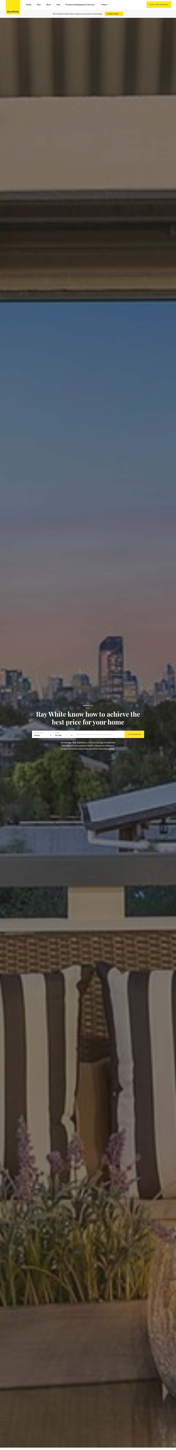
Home (28, 4)
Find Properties (134, 734)
